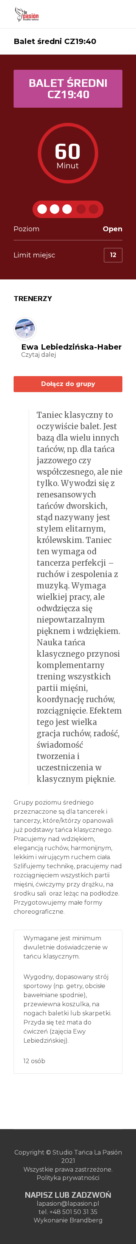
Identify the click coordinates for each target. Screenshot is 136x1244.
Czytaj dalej (38, 354)
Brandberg (86, 1220)
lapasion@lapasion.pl (68, 1203)
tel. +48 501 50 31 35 (68, 1212)
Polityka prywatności (68, 1177)
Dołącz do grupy (68, 383)
